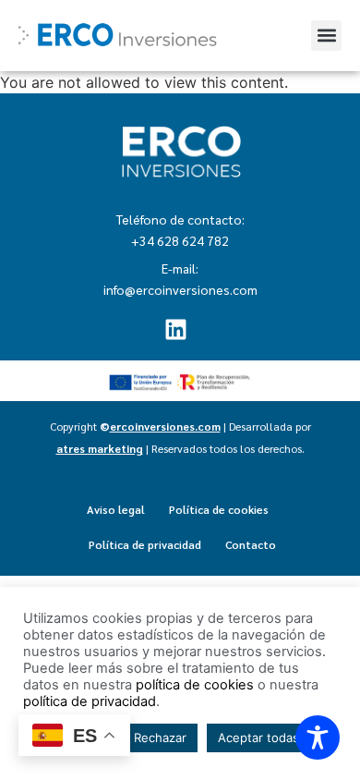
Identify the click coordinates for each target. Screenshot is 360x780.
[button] (326, 35)
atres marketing (99, 448)
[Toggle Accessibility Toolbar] (318, 737)
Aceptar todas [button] (258, 737)
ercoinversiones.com (165, 426)
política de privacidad (89, 701)
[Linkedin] (175, 329)
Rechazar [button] (160, 737)
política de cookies (195, 684)
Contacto (250, 544)
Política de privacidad (145, 544)
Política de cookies (219, 509)
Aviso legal (116, 509)
